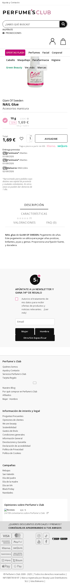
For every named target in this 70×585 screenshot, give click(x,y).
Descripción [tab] (34, 205)
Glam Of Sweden (13, 100)
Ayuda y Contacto (11, 2)
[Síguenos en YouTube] (39, 541)
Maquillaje (24, 60)
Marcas (42, 67)
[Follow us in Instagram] (39, 536)
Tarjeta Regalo (9, 377)
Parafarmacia (40, 60)
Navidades (8, 492)
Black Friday (8, 489)
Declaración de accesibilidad (16, 445)
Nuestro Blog (9, 387)
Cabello (10, 60)
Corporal (57, 52)
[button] (35, 383)
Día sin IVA (8, 485)
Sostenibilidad (9, 427)
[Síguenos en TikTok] (46, 536)
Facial (45, 52)
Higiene (55, 60)
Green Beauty (14, 67)
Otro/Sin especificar (35, 337)
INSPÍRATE (8, 29)
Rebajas (6, 470)
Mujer (24, 331)
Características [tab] (34, 214)
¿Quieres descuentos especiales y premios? (35, 526)
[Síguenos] (46, 541)
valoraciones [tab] (24, 222)
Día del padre (9, 478)
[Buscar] (63, 24)
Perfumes (34, 52)
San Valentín (8, 474)
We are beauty (9, 423)
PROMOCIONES (13, 32)
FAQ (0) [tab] (51, 222)
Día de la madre (10, 481)
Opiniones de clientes (13, 419)
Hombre (44, 331)
